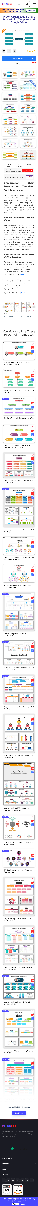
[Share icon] (9, 51)
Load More (19, 1113)
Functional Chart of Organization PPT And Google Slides (18, 481)
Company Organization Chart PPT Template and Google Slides (19, 669)
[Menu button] (34, 4)
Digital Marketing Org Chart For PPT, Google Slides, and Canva (19, 1100)
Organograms (18, 285)
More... (23, 293)
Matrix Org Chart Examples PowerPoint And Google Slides (19, 531)
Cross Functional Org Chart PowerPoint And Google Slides (19, 708)
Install (28, 170)
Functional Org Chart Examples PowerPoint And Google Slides (18, 968)
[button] (32, 344)
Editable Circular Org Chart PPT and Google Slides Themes (19, 843)
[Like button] (3, 51)
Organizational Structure (11, 293)
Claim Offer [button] (31, 10)
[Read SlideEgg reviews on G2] (7, 1163)
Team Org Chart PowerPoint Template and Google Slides (18, 1052)
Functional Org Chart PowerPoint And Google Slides (16, 635)
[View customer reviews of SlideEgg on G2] (18, 1163)
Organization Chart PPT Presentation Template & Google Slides (16, 809)
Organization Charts (10, 281)
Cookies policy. (20, 1201)
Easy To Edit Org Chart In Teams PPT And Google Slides (18, 920)
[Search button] (27, 4)
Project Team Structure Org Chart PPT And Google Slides (18, 756)
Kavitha (29, 166)
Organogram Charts (10, 289)
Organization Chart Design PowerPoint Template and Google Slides (17, 446)
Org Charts (7, 285)
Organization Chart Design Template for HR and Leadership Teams (19, 558)
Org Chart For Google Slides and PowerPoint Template (19, 419)
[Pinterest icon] (14, 51)
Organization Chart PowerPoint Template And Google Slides (18, 1003)
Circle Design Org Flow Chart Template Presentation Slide (17, 586)
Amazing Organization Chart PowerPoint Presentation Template (17, 363)
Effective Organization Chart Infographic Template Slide (18, 871)
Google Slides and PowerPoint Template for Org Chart (19, 391)
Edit (27, 63)
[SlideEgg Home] (19, 1126)
